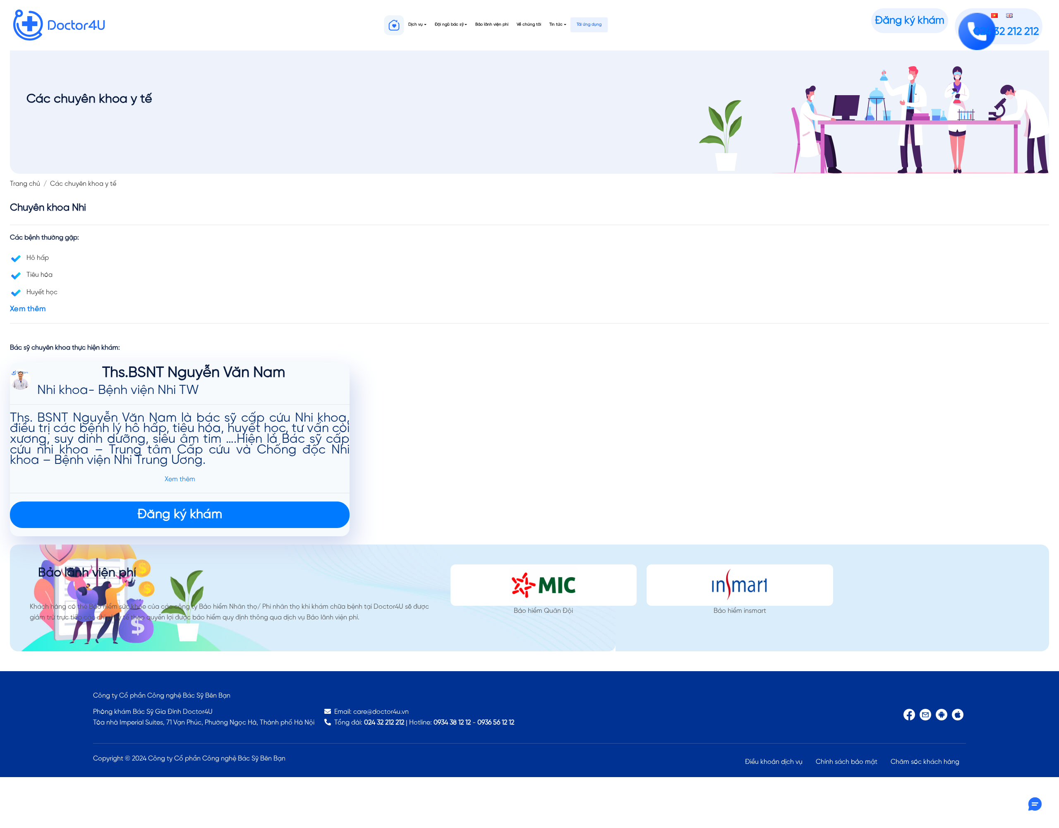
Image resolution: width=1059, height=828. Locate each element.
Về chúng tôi (529, 24)
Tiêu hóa (39, 274)
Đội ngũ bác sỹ (449, 24)
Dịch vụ (415, 24)
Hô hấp (37, 258)
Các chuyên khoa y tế (83, 183)
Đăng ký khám (909, 20)
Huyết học (42, 292)
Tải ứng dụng (589, 24)
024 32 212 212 (384, 722)
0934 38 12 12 (452, 722)
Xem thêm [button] (28, 309)
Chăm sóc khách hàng (925, 762)
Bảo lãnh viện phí (491, 24)
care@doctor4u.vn (381, 711)
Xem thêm (180, 479)
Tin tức (556, 24)
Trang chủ (25, 183)
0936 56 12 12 (495, 722)
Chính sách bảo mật (846, 762)
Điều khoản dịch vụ (774, 762)
